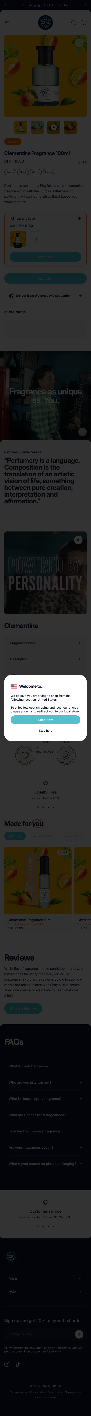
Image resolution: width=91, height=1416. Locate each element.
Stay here (45, 730)
